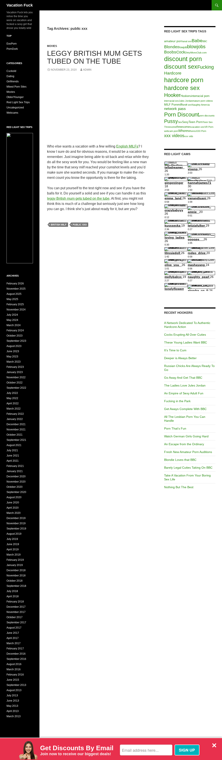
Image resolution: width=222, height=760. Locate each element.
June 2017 (13, 632)
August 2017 (14, 627)
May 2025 (12, 299)
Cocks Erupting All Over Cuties (185, 334)
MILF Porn (170, 104)
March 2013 (14, 716)
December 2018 (16, 570)
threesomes (183, 126)
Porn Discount (181, 114)
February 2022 (15, 413)
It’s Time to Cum (175, 350)
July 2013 (12, 695)
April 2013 (13, 711)
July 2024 (12, 314)
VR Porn (208, 127)
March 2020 (14, 512)
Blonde (170, 47)
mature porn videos (203, 101)
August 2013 (14, 690)
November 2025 (16, 288)
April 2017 (13, 638)
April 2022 (13, 403)
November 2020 (16, 481)
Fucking (205, 67)
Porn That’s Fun (175, 428)
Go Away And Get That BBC (183, 377)
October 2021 (15, 434)
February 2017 (15, 648)
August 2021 (14, 445)
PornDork (12, 48)
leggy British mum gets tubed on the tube (78, 198)
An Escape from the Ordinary (184, 444)
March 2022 (14, 408)
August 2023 (14, 346)
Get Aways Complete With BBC (185, 409)
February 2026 (15, 283)
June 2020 (13, 502)
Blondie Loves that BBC (180, 459)
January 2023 (15, 372)
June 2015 (13, 679)
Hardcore (172, 73)
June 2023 (13, 351)
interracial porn (200, 96)
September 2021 (16, 439)
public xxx (80, 224)
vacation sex (197, 127)
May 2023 (12, 356)
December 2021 (16, 424)
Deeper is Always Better (180, 358)
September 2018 (16, 585)
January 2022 (15, 419)
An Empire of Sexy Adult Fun (183, 393)
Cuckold (11, 71)
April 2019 (13, 549)
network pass (175, 109)
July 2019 (12, 539)
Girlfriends (13, 81)
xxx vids (188, 136)
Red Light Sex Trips (18, 102)
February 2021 (15, 466)
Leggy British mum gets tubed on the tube (94, 57)
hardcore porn (183, 79)
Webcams (12, 112)
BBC (204, 41)
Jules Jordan (186, 101)
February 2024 (15, 330)
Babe (197, 40)
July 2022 (12, 393)
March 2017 (14, 643)
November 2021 (16, 429)
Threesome (170, 127)
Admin (87, 69)
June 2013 (13, 700)
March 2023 (14, 361)
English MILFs (127, 146)
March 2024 (14, 325)
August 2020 (14, 497)
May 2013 (12, 705)
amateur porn (173, 41)
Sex (180, 122)
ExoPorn (12, 43)
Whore (183, 131)
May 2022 (12, 398)
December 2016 (16, 653)
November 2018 (16, 575)
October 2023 (15, 335)
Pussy (171, 121)
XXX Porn (201, 131)
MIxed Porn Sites (16, 86)
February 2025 (15, 304)
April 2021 (13, 460)
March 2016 (14, 669)
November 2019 (16, 523)
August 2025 (14, 293)
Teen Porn (196, 122)
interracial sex (171, 101)
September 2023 (16, 340)
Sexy (185, 122)
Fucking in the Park (177, 401)
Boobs (170, 52)
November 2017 (16, 612)
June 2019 (13, 544)
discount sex (180, 66)
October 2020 (15, 486)
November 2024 (16, 309)
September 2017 (16, 622)
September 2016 (16, 658)
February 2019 (15, 559)
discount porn (183, 58)
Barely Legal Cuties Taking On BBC (188, 467)
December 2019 (16, 518)
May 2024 (12, 320)
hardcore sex (182, 88)
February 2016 (15, 674)
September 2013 (16, 685)
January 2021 (15, 471)
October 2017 (15, 617)
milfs (180, 104)
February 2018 (15, 601)
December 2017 (16, 606)
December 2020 (16, 476)
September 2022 (16, 387)
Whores (192, 131)
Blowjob (182, 47)
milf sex (188, 104)
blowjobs (196, 46)
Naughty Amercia (201, 104)
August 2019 (14, 533)
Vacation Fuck (20, 5)
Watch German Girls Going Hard (186, 436)
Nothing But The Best (178, 487)
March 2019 (14, 554)
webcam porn (171, 131)
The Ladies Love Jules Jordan (185, 385)
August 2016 (14, 664)
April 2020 (13, 507)
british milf (59, 224)
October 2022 (15, 382)
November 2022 (16, 377)
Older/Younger (15, 97)
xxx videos (174, 135)
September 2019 (16, 528)
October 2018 (15, 580)
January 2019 (15, 565)
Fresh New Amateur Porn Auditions (188, 452)
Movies (52, 46)
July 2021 (12, 450)
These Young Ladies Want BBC (185, 342)
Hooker (172, 95)
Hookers (186, 96)
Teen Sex (208, 122)
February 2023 (15, 366)
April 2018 (13, 596)
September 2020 (16, 492)
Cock (180, 52)
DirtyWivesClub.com (196, 52)
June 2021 (13, 455)
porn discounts (207, 115)
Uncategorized (15, 107)
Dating (10, 76)
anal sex (187, 41)
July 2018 (12, 591)
